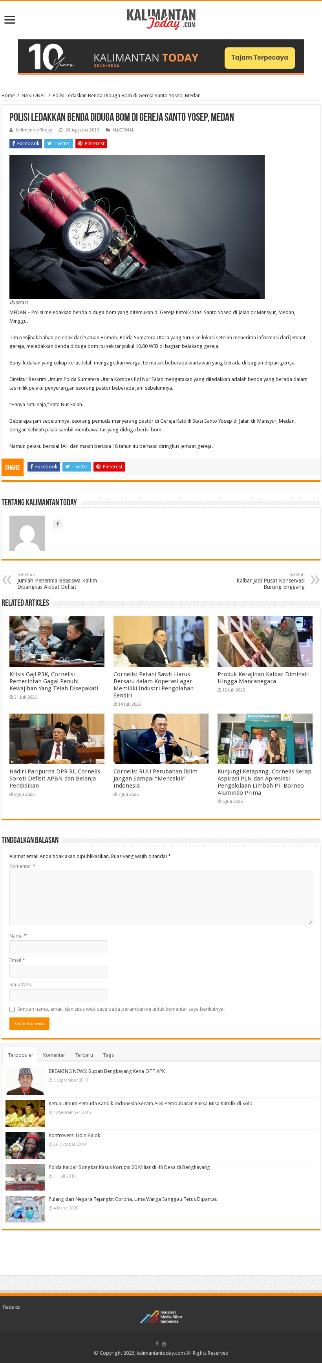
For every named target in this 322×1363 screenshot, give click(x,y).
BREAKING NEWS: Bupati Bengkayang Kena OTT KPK (107, 1071)
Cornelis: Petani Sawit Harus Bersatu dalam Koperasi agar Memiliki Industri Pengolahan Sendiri (153, 685)
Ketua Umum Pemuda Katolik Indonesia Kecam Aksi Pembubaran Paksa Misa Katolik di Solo (150, 1103)
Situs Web (20, 985)
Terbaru (84, 1055)
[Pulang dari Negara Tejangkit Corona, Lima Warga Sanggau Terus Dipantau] (25, 1209)
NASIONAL (34, 95)
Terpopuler (20, 1055)
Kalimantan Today (34, 130)
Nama (18, 936)
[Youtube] (164, 1343)
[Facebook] (157, 1343)
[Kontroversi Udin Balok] (25, 1145)
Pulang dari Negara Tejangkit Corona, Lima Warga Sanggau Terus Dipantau (133, 1199)
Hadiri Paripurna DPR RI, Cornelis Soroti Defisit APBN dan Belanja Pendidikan (54, 778)
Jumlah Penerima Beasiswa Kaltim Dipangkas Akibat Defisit (57, 581)
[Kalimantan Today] (161, 18)
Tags (108, 1055)
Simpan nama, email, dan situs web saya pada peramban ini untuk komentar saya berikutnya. (121, 1009)
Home (8, 95)
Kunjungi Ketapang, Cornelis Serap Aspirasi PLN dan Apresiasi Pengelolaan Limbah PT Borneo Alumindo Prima (264, 782)
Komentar (22, 866)
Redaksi (11, 1307)
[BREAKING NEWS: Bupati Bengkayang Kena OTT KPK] (25, 1081)
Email (17, 960)
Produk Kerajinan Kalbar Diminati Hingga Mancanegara (263, 678)
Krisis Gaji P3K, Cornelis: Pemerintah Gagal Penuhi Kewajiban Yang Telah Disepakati (53, 681)
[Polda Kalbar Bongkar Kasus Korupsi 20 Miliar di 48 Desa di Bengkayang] (25, 1177)
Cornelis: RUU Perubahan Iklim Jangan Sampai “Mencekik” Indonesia (155, 778)
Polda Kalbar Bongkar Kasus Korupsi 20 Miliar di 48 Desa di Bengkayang (129, 1167)
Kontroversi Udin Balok (74, 1135)
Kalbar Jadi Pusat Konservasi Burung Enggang (270, 581)
